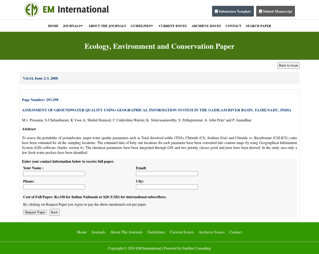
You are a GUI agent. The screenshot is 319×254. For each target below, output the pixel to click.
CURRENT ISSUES (173, 25)
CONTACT (233, 25)
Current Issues (182, 232)
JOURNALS (72, 25)
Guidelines (156, 232)
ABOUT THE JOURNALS (107, 25)
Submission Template (234, 11)
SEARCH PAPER (258, 25)
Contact (235, 232)
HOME (53, 25)
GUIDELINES (141, 25)
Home (82, 232)
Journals (99, 232)
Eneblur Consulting (196, 248)
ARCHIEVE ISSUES (206, 25)
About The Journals (126, 232)
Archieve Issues (211, 232)
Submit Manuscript (277, 11)
